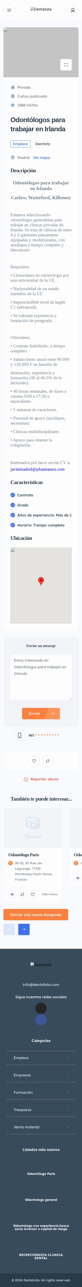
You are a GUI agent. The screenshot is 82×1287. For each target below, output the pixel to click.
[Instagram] (41, 1008)
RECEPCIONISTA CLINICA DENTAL (41, 1256)
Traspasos (22, 1109)
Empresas (22, 1075)
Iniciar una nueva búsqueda (35, 914)
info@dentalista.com (41, 984)
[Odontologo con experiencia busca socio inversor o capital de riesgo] (41, 1217)
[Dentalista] (41, 10)
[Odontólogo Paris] (41, 1165)
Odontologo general (41, 1199)
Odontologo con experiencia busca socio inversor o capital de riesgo (41, 1227)
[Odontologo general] (41, 1191)
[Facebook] (41, 1019)
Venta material (26, 1127)
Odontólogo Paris (41, 1173)
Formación (23, 1092)
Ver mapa (41, 157)
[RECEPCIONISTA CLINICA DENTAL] (41, 1246)
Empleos (21, 1057)
